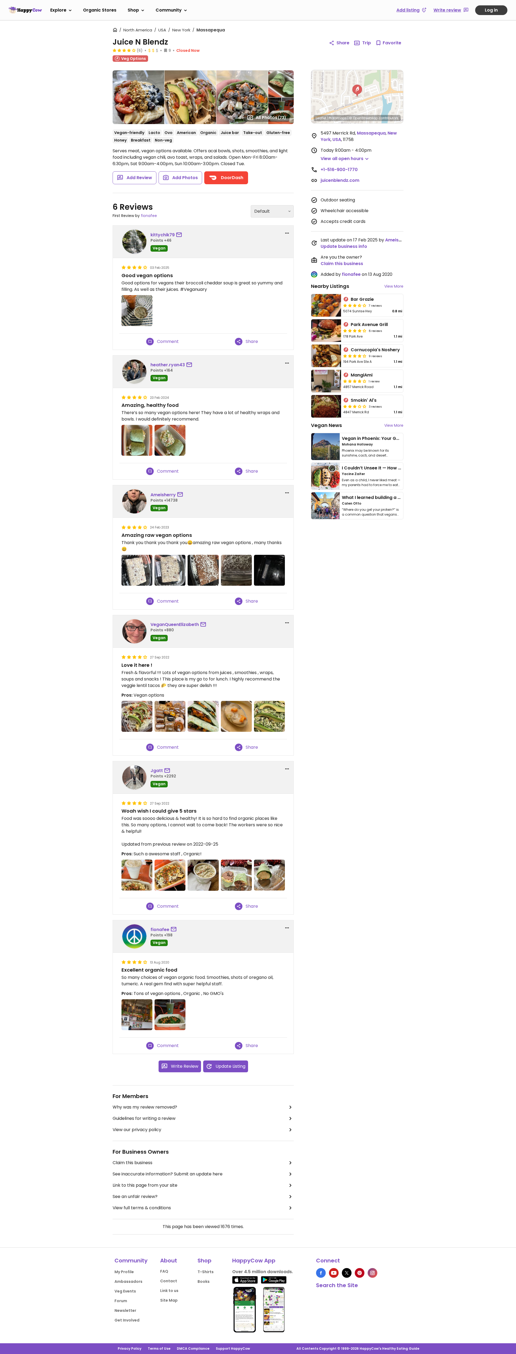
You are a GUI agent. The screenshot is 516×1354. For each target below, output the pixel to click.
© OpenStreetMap (363, 118)
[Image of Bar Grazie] (326, 305)
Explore (58, 10)
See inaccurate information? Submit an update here (168, 1174)
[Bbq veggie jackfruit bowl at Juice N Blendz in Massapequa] (170, 875)
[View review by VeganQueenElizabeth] (134, 631)
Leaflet (321, 118)
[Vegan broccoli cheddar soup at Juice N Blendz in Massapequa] (203, 875)
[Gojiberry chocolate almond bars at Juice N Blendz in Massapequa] (203, 570)
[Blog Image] (325, 446)
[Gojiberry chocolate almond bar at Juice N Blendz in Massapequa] (236, 570)
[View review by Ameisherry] (134, 501)
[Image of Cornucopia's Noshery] (326, 356)
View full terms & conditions (142, 1208)
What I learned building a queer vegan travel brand (398, 497)
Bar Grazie (362, 299)
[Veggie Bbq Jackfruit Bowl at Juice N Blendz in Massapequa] (136, 716)
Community (169, 10)
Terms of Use (159, 1348)
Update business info (344, 246)
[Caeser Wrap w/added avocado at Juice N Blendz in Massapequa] (269, 716)
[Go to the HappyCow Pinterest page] (359, 1273)
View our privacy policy (137, 1130)
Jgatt (156, 770)
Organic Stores (99, 10)
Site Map (169, 1300)
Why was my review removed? (145, 1107)
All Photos (271, 117)
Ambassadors (128, 1281)
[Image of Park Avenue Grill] (326, 330)
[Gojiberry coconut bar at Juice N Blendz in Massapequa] (136, 570)
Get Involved (126, 1320)
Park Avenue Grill (369, 324)
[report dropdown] (287, 233)
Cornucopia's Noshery (375, 350)
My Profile (124, 1272)
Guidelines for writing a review (144, 1118)
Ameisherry (163, 495)
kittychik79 (162, 235)
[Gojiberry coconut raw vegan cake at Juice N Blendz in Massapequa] (269, 570)
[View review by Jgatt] (134, 777)
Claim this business (132, 1163)
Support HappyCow (233, 1348)
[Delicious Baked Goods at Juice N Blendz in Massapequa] (170, 716)
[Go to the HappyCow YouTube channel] (334, 1273)
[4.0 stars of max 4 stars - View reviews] (124, 50)
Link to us (169, 1290)
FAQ (164, 1271)
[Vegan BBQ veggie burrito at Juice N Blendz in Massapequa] (236, 875)
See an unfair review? (135, 1196)
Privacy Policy (129, 1348)
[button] (357, 91)
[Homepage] (25, 10)
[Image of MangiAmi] (326, 381)
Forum (120, 1301)
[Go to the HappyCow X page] (347, 1273)
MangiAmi (361, 375)
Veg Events (125, 1291)
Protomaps (338, 118)
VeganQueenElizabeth (174, 624)
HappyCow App (253, 1260)
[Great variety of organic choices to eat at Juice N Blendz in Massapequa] (136, 1014)
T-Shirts (206, 1272)
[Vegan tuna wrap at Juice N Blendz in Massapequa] (269, 875)
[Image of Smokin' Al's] (326, 406)
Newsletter (125, 1310)
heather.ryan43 (167, 365)
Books (204, 1281)
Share (342, 43)
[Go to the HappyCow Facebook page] (321, 1273)
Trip (366, 43)
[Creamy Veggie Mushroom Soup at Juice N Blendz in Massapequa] (236, 716)
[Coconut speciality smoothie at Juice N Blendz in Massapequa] (136, 875)
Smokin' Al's (364, 400)
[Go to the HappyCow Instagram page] (372, 1273)
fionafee (149, 215)
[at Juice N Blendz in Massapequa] (136, 440)
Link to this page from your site (145, 1185)
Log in (491, 10)
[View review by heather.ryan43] (134, 372)
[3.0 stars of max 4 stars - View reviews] (355, 406)
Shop (133, 10)
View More (393, 286)
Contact (168, 1281)
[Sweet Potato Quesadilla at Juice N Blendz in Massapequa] (203, 716)
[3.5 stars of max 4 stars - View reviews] (355, 305)
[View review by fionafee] (134, 936)
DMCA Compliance (193, 1348)
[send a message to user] (180, 235)
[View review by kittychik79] (134, 242)
